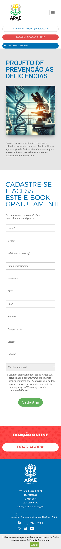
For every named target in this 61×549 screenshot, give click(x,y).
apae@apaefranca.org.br (30, 506)
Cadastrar (30, 402)
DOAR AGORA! (30, 447)
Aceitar (34, 544)
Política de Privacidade (38, 540)
